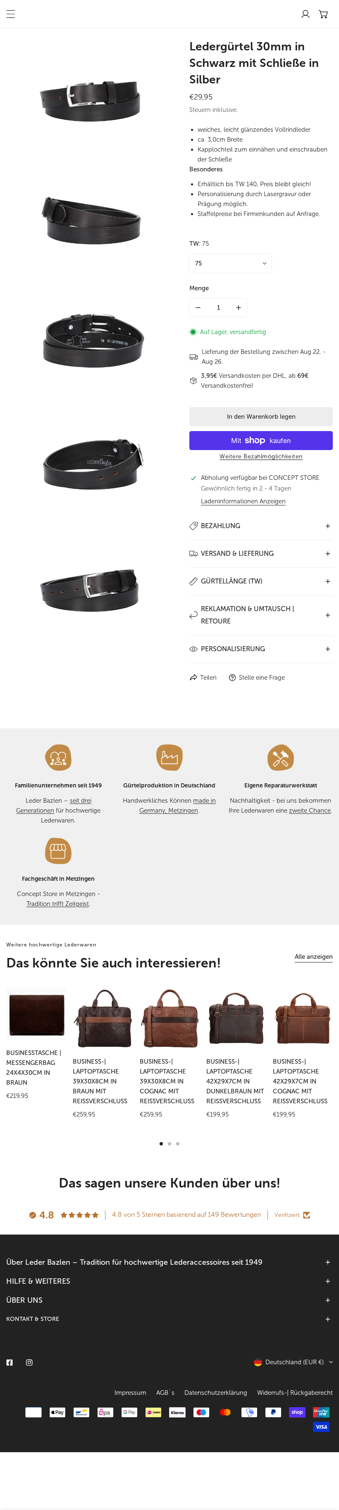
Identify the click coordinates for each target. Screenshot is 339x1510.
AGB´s (165, 1392)
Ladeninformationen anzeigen (243, 501)
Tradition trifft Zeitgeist (57, 904)
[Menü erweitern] (11, 14)
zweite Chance (310, 810)
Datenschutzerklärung (215, 1392)
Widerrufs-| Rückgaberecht (295, 1392)
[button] (324, 14)
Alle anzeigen (314, 956)
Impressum (130, 1392)
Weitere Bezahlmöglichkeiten (261, 456)
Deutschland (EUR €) (294, 1362)
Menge (199, 288)
